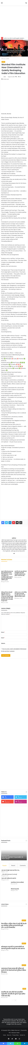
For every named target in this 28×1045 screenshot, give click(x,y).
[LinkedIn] (10, 522)
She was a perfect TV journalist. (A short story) (12, 858)
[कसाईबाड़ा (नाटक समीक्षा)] (6, 884)
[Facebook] (2, 522)
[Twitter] (6, 522)
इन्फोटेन (7, 58)
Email (3, 637)
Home (4, 58)
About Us (9, 1035)
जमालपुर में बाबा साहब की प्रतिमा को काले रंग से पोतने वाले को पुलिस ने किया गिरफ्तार (13, 970)
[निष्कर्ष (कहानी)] (6, 893)
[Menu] (2, 3)
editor (5, 76)
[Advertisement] (14, 21)
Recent (13, 865)
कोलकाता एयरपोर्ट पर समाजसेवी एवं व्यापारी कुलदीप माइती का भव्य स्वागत (13, 947)
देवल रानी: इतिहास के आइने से (9, 878)
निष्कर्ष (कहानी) (15, 889)
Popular (4, 865)
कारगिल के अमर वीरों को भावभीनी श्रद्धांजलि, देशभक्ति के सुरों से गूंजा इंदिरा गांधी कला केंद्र (21, 573)
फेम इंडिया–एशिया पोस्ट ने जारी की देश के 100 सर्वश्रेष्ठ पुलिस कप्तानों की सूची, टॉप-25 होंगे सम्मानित (13, 925)
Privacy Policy (15, 1035)
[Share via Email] (17, 522)
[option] (14, 852)
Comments (23, 865)
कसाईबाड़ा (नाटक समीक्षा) (17, 882)
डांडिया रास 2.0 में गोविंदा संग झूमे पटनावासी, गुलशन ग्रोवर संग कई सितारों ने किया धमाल (21, 594)
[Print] (20, 522)
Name (3, 632)
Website (3, 643)
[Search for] (26, 3)
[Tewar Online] (10, 3)
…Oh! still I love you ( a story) (9, 874)
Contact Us (22, 1035)
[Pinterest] (13, 522)
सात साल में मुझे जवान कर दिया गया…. (11, 870)
